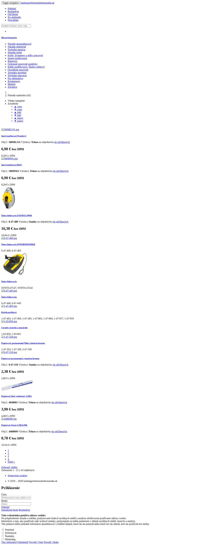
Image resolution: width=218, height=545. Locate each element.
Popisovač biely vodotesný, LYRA (16, 396)
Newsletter (13, 20)
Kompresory (14, 81)
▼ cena (18, 109)
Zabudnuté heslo (9, 510)
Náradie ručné (15, 52)
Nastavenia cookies (17, 475)
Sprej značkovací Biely (11, 165)
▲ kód (17, 112)
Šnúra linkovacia (9, 281)
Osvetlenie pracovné (18, 69)
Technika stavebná (17, 72)
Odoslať (5, 507)
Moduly (12, 84)
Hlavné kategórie (9, 37)
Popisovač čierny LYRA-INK (14, 425)
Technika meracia (16, 49)
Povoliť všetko (51, 542)
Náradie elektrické (17, 46)
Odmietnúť (23, 542)
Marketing (10, 539)
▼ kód (17, 115)
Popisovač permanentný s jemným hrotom (20, 358)
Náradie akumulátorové (19, 44)
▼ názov (18, 121)
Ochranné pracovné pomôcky (23, 64)
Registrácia (24, 510)
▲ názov (18, 118)
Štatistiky (9, 536)
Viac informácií (9, 542)
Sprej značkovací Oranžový (13, 136)
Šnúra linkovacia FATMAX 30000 (16, 215)
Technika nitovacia (17, 75)
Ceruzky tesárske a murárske (14, 327)
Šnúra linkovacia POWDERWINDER (18, 244)
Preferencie (10, 533)
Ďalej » (11, 461)
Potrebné (9, 529)
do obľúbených (62, 142)
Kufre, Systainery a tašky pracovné (25, 55)
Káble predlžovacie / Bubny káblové (26, 67)
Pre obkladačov (15, 78)
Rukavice (12, 61)
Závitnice (12, 87)
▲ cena (18, 106)
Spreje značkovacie (17, 58)
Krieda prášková (9, 312)
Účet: (4, 494)
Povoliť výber (36, 542)
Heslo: (4, 500)
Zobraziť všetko (9, 467)
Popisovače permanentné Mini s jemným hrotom (23, 343)
